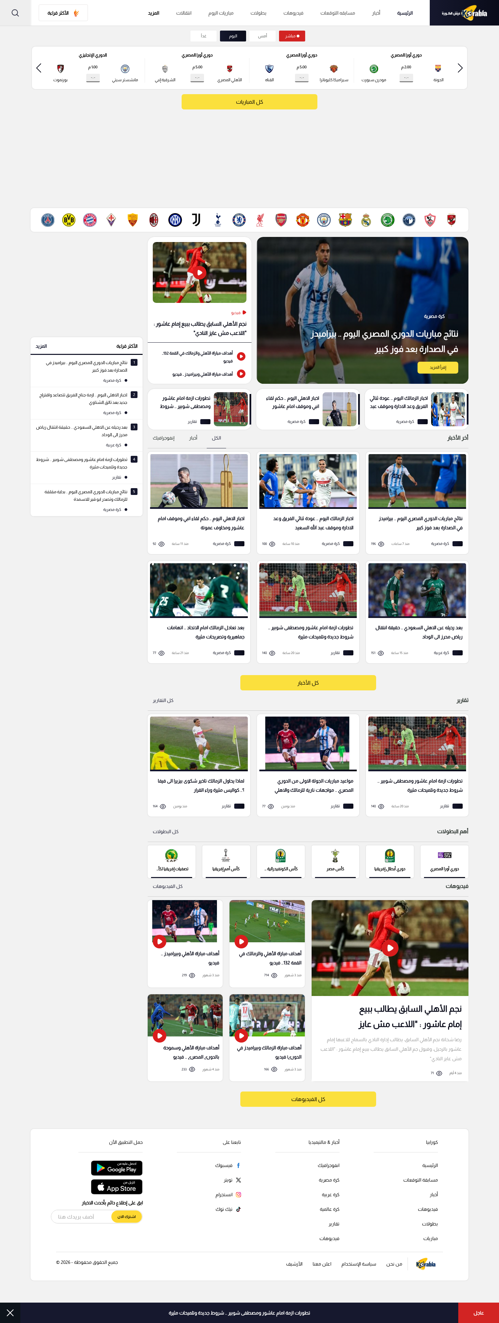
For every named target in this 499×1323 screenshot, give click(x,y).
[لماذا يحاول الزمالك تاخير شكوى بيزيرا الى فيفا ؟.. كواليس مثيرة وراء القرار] (196, 765)
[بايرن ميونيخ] (90, 220)
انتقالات (183, 13)
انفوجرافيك (328, 1165)
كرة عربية (330, 1194)
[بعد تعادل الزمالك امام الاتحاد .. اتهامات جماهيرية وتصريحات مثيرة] (196, 612)
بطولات (258, 13)
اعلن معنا (322, 1264)
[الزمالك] (430, 220)
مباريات (430, 1238)
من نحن (394, 1264)
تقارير (334, 1223)
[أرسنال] (281, 220)
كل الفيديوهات (168, 886)
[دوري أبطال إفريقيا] (390, 861)
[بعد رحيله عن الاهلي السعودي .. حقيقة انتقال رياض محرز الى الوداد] (415, 612)
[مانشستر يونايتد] (303, 220)
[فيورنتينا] (111, 220)
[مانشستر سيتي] (324, 220)
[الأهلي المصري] (451, 220)
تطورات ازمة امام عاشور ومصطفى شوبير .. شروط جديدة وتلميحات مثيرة (239, 1313)
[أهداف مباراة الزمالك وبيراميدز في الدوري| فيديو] (266, 1038)
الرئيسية (405, 13)
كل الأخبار (308, 683)
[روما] (133, 220)
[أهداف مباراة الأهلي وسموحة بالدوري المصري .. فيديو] (185, 1038)
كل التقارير (163, 700)
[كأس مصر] (335, 861)
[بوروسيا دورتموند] (69, 220)
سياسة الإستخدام (358, 1264)
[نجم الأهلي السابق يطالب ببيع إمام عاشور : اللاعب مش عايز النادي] (199, 289)
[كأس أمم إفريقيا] (226, 861)
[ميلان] (154, 220)
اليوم (233, 36)
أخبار (376, 13)
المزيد (41, 346)
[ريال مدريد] (366, 220)
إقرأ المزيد (438, 367)
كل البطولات (166, 831)
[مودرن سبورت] (387, 220)
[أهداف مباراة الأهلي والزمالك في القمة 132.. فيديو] (199, 356)
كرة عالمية (329, 1209)
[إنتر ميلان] (175, 220)
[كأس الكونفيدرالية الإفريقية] (281, 861)
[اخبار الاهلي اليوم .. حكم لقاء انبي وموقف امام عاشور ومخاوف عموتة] (308, 409)
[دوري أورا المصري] (444, 861)
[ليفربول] (260, 220)
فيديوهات (293, 13)
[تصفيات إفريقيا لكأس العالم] (172, 861)
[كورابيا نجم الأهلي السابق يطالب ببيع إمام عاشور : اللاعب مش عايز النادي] (390, 990)
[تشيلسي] (239, 220)
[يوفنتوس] (196, 220)
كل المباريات (249, 102)
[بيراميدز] (409, 220)
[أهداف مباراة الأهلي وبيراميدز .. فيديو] (199, 373)
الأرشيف (294, 1264)
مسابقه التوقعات (337, 13)
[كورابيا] (464, 12)
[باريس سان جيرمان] (47, 220)
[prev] (460, 68)
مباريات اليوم (221, 13)
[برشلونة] (345, 220)
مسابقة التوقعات (420, 1180)
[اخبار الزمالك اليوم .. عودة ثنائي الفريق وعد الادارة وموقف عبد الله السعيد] (416, 409)
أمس (262, 36)
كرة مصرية (329, 1180)
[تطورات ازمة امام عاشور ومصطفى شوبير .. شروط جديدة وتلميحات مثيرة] (199, 409)
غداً (203, 36)
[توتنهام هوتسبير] (217, 220)
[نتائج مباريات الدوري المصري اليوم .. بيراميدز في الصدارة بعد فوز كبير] (362, 310)
